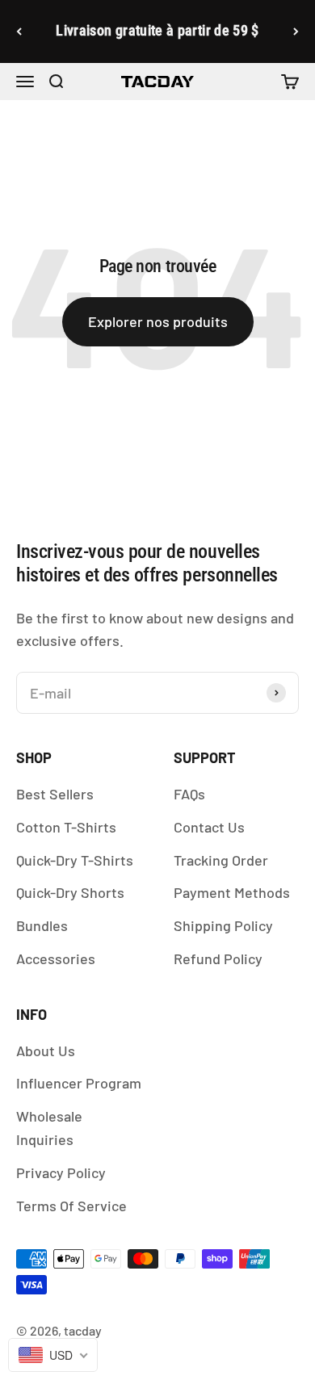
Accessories (55, 958)
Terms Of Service (71, 1205)
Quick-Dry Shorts (70, 892)
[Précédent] (19, 31)
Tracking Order (221, 860)
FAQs (189, 794)
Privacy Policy (61, 1172)
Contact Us (209, 827)
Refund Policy (218, 958)
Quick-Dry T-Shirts (74, 860)
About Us (45, 1050)
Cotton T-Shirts (66, 827)
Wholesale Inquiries (49, 1127)
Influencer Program (78, 1083)
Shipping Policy (223, 925)
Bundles (42, 925)
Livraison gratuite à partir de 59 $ (157, 30)
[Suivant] (296, 31)
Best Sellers (55, 794)
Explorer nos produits (158, 321)
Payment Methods (232, 892)
